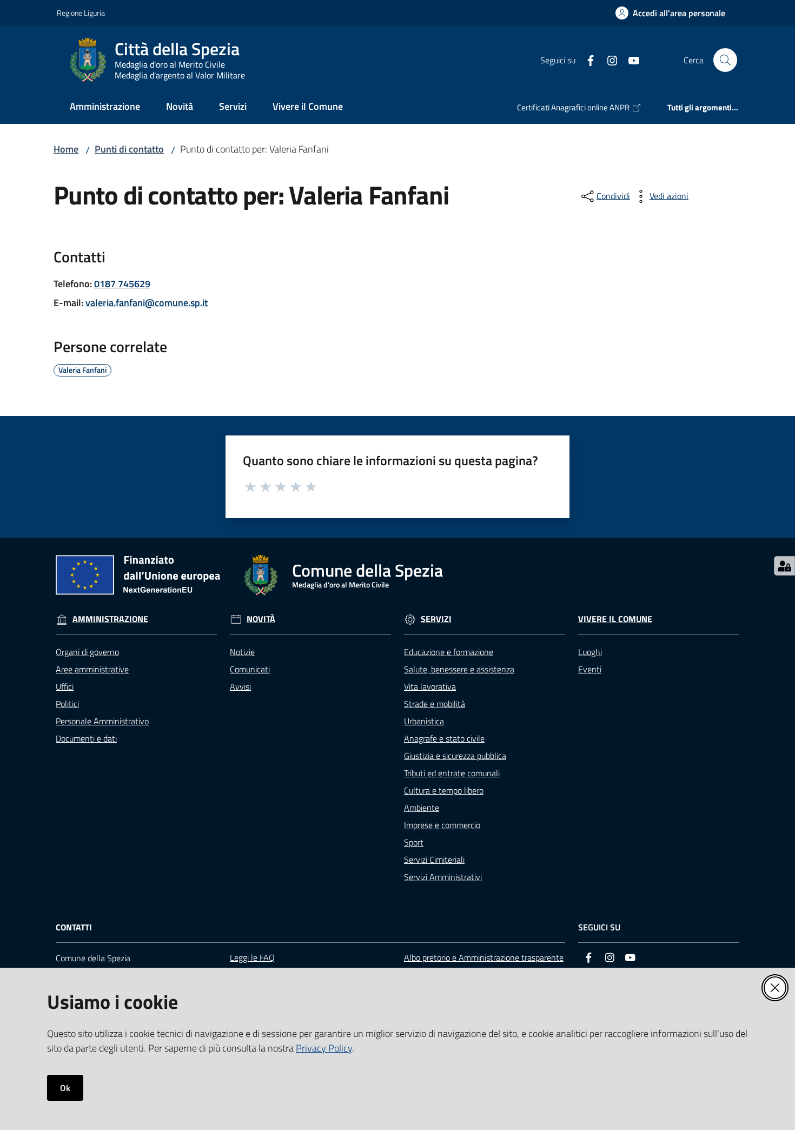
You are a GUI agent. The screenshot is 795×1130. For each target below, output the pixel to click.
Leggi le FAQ (252, 957)
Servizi (436, 619)
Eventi (589, 669)
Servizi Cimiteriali (434, 859)
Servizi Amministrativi (443, 876)
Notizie (242, 651)
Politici (67, 703)
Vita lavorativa (430, 686)
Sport (413, 842)
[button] (725, 60)
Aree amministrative (92, 669)
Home (66, 149)
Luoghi (590, 651)
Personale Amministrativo (102, 721)
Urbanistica (424, 721)
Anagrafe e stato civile (444, 738)
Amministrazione (110, 619)
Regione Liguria (81, 12)
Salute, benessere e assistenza (459, 669)
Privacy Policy (324, 1048)
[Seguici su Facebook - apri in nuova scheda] (586, 59)
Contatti (74, 927)
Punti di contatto (129, 149)
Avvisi (240, 686)
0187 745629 (122, 283)
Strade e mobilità (434, 703)
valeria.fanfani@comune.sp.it (146, 302)
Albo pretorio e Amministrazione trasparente (484, 957)
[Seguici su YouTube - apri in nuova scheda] (629, 59)
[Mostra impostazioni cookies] (784, 566)
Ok (65, 1087)
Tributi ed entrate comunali (452, 772)
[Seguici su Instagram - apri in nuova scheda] (608, 59)
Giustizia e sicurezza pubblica (455, 755)
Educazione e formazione (448, 651)
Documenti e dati (86, 738)
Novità (261, 619)
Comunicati (250, 669)
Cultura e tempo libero (443, 790)
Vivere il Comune (615, 619)
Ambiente (421, 807)
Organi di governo (87, 651)
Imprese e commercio (442, 824)
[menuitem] (105, 107)
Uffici (65, 686)
